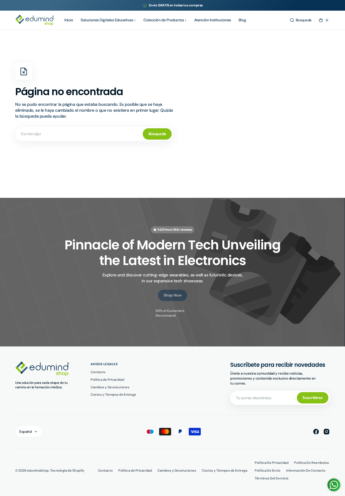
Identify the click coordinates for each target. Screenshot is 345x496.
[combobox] (94, 134)
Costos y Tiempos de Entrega (113, 394)
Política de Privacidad (107, 379)
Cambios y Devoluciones (110, 387)
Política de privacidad (271, 463)
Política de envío (267, 470)
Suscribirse (313, 397)
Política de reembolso (311, 463)
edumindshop (38, 470)
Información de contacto (306, 470)
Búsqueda (157, 133)
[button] (300, 20)
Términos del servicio (272, 478)
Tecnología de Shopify (67, 470)
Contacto (98, 372)
